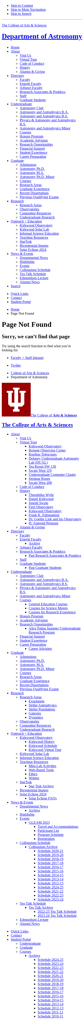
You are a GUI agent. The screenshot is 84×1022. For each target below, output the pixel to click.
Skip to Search (21, 14)
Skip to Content (22, 5)
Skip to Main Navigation (28, 9)
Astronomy (42, 36)
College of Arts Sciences (30, 373)
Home (15, 47)
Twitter (16, 365)
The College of (54, 415)
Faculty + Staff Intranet (27, 358)
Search (15, 286)
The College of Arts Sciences (24, 25)
